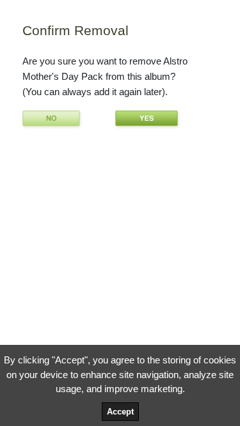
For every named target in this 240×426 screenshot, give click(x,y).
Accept (120, 411)
